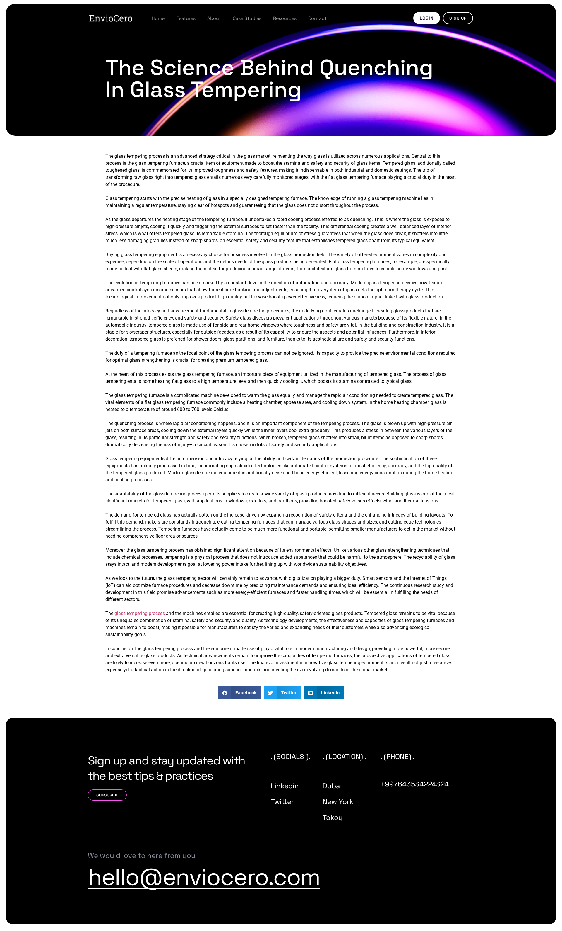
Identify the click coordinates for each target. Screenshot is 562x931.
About (214, 18)
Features (186, 18)
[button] (239, 692)
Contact (317, 18)
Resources (285, 18)
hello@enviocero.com (204, 877)
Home (158, 18)
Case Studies (247, 18)
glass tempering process (139, 613)
